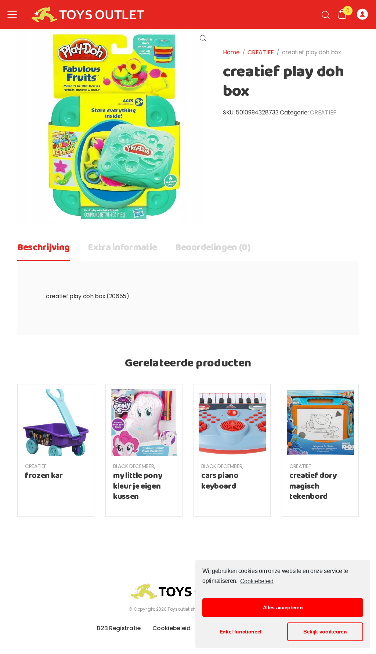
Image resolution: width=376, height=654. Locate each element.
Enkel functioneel (241, 632)
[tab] (43, 250)
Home (231, 52)
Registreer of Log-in (363, 15)
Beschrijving (43, 247)
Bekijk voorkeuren (325, 632)
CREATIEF (260, 52)
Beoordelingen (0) (213, 247)
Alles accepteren (283, 607)
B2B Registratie (118, 628)
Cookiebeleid (256, 581)
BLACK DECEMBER (133, 466)
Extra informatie (122, 247)
